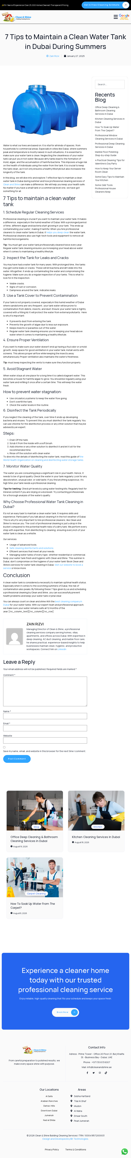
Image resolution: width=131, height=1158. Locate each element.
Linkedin (62, 649)
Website (7, 735)
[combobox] (110, 84)
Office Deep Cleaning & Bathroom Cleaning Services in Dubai (34, 839)
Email (6, 723)
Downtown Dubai (49, 1110)
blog (36, 826)
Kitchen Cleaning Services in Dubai (96, 837)
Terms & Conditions (75, 1149)
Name (7, 711)
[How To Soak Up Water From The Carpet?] (35, 877)
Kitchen (98, 826)
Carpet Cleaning (36, 893)
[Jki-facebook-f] (87, 1072)
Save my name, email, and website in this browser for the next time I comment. (44, 751)
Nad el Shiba (49, 1120)
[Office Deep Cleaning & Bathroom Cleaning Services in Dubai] (35, 811)
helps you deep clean (57, 232)
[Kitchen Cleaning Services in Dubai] (96, 811)
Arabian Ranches (49, 1101)
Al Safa (49, 1096)
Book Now (62, 1012)
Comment (9, 674)
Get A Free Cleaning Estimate (102, 5)
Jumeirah (49, 1115)
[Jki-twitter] (93, 1072)
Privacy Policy (52, 1149)
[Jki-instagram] (99, 1072)
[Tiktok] (106, 1072)
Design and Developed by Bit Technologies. (65, 1138)
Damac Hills (49, 1105)
